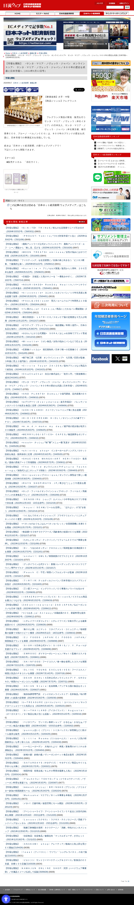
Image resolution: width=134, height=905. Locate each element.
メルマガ (100, 3)
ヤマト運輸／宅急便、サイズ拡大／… (111, 143)
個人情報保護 (42, 889)
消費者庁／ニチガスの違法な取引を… (111, 149)
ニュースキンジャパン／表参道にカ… (111, 146)
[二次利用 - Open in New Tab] (110, 306)
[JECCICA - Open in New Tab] (110, 209)
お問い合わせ (111, 889)
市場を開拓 (43, 53)
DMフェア (116, 13)
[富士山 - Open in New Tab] (110, 297)
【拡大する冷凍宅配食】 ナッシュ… (111, 167)
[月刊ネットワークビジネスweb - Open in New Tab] (110, 289)
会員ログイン (124, 3)
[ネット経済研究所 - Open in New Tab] (110, 119)
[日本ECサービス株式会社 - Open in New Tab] (110, 178)
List (81, 222)
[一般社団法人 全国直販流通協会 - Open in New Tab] (110, 225)
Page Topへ (125, 881)
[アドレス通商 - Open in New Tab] (110, 194)
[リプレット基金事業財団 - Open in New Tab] (110, 255)
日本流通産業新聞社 (22, 5)
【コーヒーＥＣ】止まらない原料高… (111, 161)
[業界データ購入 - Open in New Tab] (21, 89)
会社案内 (7, 889)
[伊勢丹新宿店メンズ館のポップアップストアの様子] (23, 110)
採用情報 (120, 889)
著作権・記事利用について (57, 889)
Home (17, 13)
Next (127, 120)
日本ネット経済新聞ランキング (107, 155)
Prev (95, 120)
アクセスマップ (18, 889)
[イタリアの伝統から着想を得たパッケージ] (16, 179)
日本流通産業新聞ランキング (106, 136)
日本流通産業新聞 (67, 13)
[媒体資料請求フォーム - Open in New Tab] (110, 64)
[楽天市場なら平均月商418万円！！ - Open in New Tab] (110, 85)
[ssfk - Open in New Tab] (110, 241)
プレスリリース (88, 889)
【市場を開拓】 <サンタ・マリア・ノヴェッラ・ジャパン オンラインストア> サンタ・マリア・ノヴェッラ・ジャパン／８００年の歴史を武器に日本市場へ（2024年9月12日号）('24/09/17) (46, 385)
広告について (100, 889)
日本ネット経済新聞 (92, 13)
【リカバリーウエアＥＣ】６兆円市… (111, 164)
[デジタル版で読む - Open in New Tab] (32, 89)
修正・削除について (74, 889)
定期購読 (112, 3)
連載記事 (33, 53)
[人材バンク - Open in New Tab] (110, 270)
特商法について (30, 889)
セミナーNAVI (42, 13)
